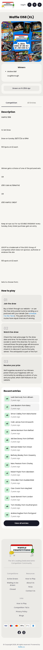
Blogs (21, 615)
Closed (13, 589)
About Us (30, 583)
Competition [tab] (11, 103)
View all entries (21, 523)
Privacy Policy (21, 611)
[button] (39, 5)
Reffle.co (21, 647)
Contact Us (30, 591)
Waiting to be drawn (12, 584)
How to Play (30, 579)
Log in (23, 5)
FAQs (30, 587)
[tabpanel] (21, 319)
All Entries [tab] (31, 103)
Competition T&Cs (21, 607)
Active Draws (12, 579)
